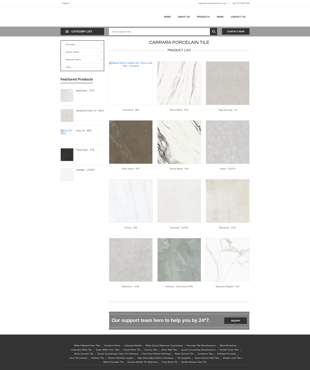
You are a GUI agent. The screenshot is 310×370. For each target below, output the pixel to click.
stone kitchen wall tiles (207, 358)
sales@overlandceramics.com (212, 3)
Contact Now (235, 31)
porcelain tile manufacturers (201, 345)
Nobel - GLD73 (227, 168)
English (65, 3)
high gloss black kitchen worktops (155, 358)
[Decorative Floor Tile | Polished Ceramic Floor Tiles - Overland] (179, 259)
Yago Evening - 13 (227, 110)
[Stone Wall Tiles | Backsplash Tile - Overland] (130, 142)
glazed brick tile (131, 349)
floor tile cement (78, 358)
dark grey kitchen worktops (156, 353)
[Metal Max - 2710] (67, 95)
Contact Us (238, 16)
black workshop (228, 345)
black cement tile (184, 353)
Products (203, 16)
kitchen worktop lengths (121, 358)
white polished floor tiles (87, 345)
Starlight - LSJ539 (85, 169)
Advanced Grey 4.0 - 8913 (90, 110)
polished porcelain (226, 353)
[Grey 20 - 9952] (67, 131)
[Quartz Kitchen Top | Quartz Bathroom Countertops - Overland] (227, 142)
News (220, 16)
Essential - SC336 (179, 227)
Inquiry (235, 320)
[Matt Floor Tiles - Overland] (179, 83)
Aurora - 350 (130, 227)
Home (167, 16)
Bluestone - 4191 (131, 286)
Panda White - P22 (179, 168)
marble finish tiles (229, 349)
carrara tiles (151, 349)
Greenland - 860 (130, 110)
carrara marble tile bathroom (142, 362)
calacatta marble (133, 345)
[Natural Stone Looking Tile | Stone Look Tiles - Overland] (130, 64)
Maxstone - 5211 (227, 227)
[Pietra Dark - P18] (67, 154)
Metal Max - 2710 (85, 90)
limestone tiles (205, 353)
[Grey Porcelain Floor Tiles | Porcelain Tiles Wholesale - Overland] (130, 259)
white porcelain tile (113, 362)
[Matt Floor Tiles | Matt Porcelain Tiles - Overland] (227, 201)
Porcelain (84, 44)
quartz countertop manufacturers (198, 349)
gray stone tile (170, 362)
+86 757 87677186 (240, 3)
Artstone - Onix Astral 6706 (179, 286)
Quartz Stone (84, 52)
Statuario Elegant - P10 (227, 286)
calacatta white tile (81, 349)
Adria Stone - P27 (131, 168)
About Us (184, 16)
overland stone (112, 345)
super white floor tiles (107, 349)
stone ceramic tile (83, 353)
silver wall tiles (169, 349)
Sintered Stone (84, 59)
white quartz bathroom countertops (164, 345)
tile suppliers (184, 358)
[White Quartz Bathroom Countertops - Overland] (179, 201)
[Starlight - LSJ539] (67, 174)
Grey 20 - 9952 (84, 130)
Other (69, 67)
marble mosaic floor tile (194, 362)
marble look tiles (232, 358)
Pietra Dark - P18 (85, 149)
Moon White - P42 (179, 110)
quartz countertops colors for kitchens (117, 353)
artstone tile (97, 358)
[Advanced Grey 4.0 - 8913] (67, 115)
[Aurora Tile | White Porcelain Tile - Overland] (130, 201)
